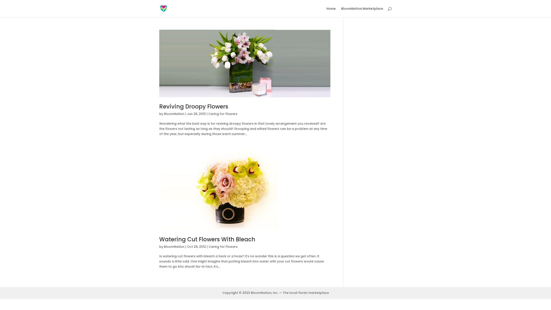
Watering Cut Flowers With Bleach (207, 239)
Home (331, 9)
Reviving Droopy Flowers (193, 106)
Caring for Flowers (222, 114)
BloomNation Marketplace (362, 9)
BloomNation (174, 114)
